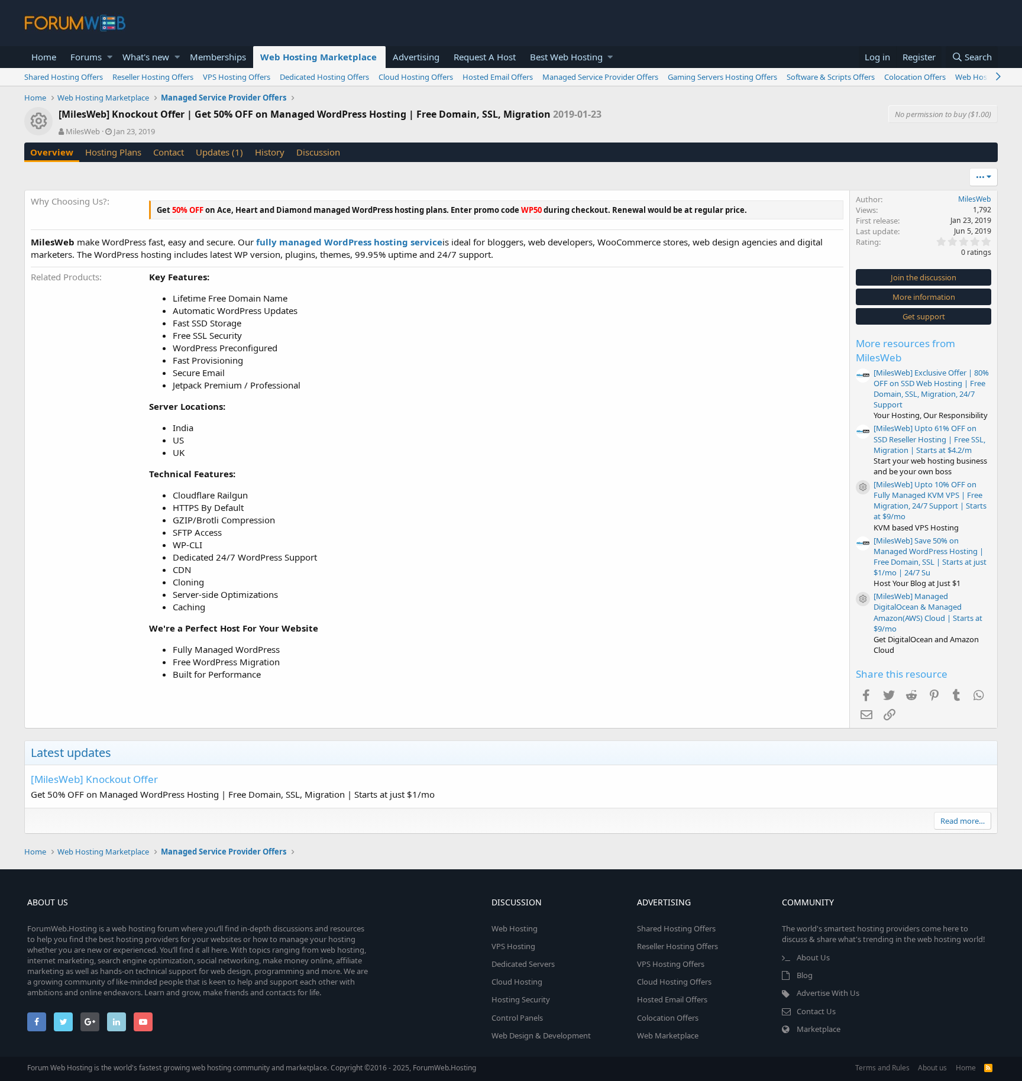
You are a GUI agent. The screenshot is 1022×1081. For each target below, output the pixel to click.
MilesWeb (83, 131)
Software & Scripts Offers (831, 77)
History (269, 152)
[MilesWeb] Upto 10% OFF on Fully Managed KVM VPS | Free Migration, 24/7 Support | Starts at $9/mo (930, 500)
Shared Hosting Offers (63, 77)
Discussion (318, 152)
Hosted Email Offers (498, 77)
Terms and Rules (882, 1068)
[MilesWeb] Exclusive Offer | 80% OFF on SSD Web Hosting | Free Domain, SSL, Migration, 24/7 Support (931, 388)
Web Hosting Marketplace (318, 57)
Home (43, 57)
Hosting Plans (113, 152)
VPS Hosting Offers (236, 77)
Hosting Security (520, 999)
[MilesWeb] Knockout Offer (94, 779)
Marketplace (818, 1029)
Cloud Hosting (516, 981)
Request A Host (485, 57)
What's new (145, 57)
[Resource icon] (863, 487)
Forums (86, 57)
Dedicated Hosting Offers (324, 77)
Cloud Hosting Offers (416, 77)
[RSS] (988, 1067)
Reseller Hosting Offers (152, 77)
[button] (109, 57)
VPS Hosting (513, 946)
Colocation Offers (915, 77)
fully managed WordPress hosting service (349, 242)
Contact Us (816, 1011)
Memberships (218, 57)
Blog (805, 975)
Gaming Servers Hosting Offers (722, 77)
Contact (168, 152)
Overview (51, 152)
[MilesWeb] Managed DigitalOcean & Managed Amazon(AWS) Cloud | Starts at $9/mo (928, 612)
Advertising (416, 57)
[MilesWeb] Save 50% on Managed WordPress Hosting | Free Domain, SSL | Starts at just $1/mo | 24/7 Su (930, 556)
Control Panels (517, 1017)
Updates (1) (219, 152)
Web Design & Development (541, 1035)
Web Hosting (514, 928)
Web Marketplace (667, 1035)
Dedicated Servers (523, 964)
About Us (813, 957)
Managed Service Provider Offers (600, 77)
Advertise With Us (828, 993)
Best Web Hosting (566, 57)
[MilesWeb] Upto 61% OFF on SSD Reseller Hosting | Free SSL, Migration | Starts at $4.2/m (929, 439)
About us (932, 1068)
